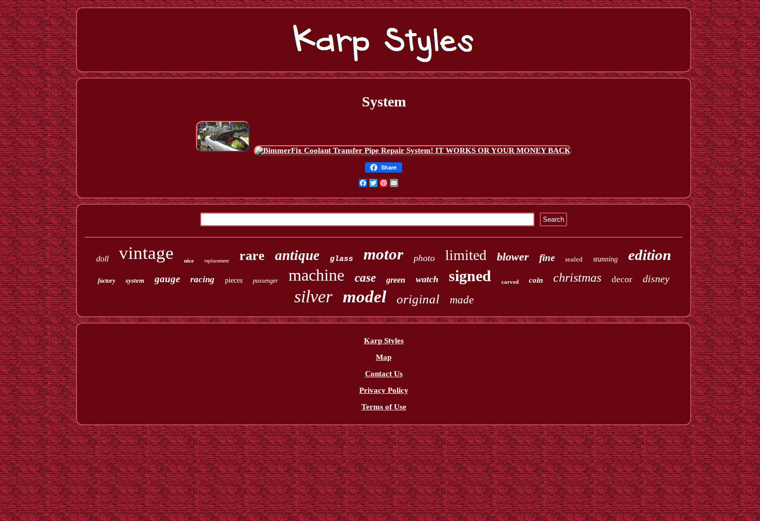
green (395, 279)
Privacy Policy (383, 390)
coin (536, 280)
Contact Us (384, 374)
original (418, 299)
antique (297, 255)
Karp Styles (384, 340)
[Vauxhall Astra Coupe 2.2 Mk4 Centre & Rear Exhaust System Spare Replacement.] (223, 150)
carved (510, 282)
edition (649, 255)
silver (313, 296)
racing (202, 279)
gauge (167, 278)
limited (466, 255)
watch (427, 279)
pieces (233, 280)
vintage (146, 253)
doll (102, 258)
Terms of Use (383, 407)
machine (316, 275)
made (462, 300)
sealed (574, 259)
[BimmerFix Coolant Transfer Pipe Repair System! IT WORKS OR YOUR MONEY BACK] (413, 150)
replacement (216, 261)
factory (106, 280)
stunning (605, 259)
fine (547, 257)
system (135, 280)
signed (470, 275)
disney (656, 278)
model (364, 296)
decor (622, 279)
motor (383, 254)
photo (424, 258)
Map (383, 357)
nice (189, 260)
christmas (577, 277)
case (365, 277)
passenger (265, 280)
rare (252, 255)
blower (513, 256)
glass (341, 259)
